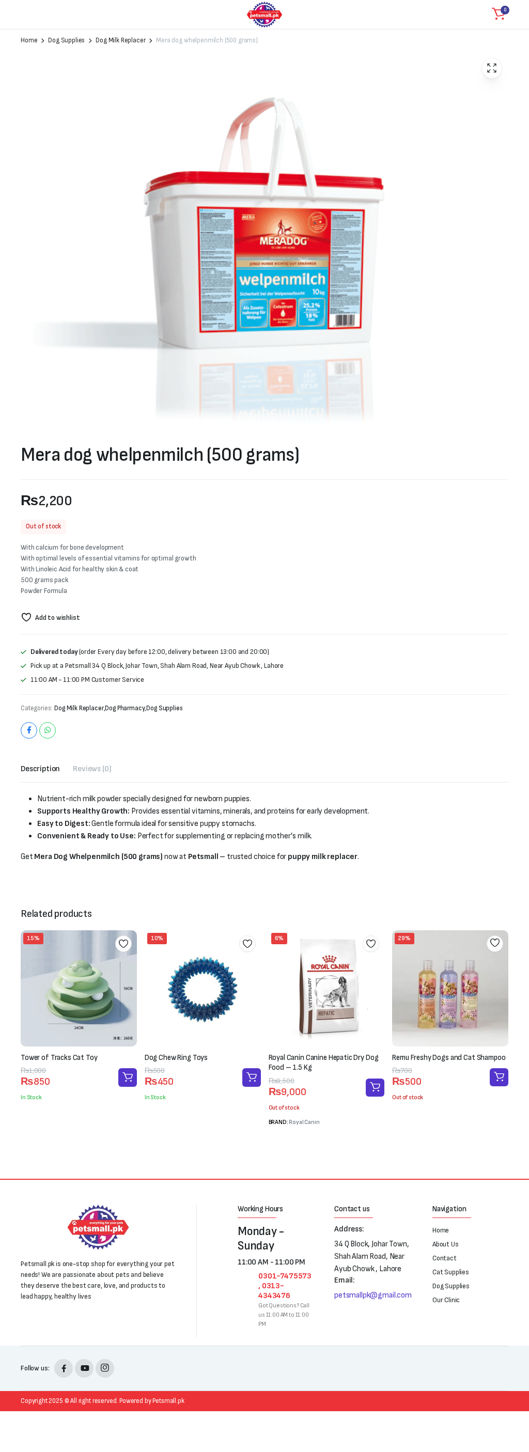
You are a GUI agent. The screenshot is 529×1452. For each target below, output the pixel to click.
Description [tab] (40, 769)
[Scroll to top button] (512, 1405)
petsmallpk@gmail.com (373, 1295)
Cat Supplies (450, 1272)
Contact (444, 1258)
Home (29, 40)
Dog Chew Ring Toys (176, 1058)
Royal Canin (304, 1122)
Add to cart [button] (127, 1077)
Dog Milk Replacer (120, 40)
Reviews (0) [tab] (92, 769)
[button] (498, 14)
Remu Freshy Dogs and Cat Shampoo (448, 1058)
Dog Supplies (66, 40)
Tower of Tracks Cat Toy (59, 1058)
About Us (445, 1244)
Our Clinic (446, 1299)
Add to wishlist (57, 617)
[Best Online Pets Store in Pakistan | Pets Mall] (264, 14)
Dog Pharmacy (125, 708)
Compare (127, 981)
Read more (375, 1088)
